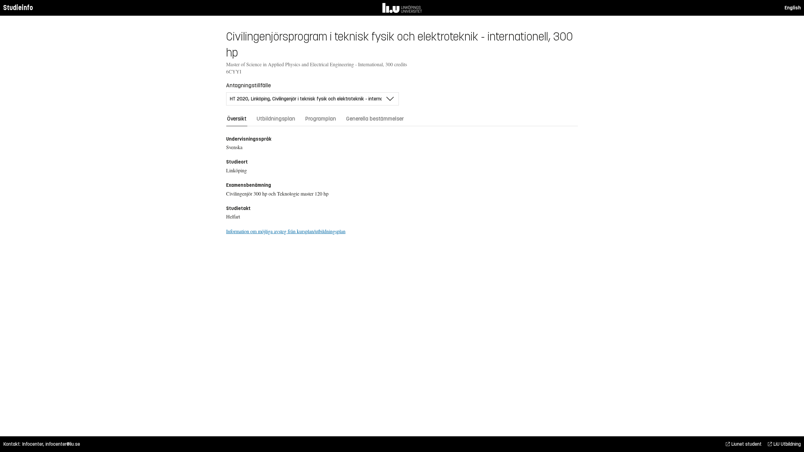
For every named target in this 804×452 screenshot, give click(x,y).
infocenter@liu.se (63, 444)
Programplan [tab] (320, 118)
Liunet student (746, 444)
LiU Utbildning (786, 444)
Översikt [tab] (237, 118)
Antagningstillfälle (248, 85)
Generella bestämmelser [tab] (375, 118)
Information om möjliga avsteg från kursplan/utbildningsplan (285, 231)
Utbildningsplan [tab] (276, 118)
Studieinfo (18, 7)
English (793, 8)
